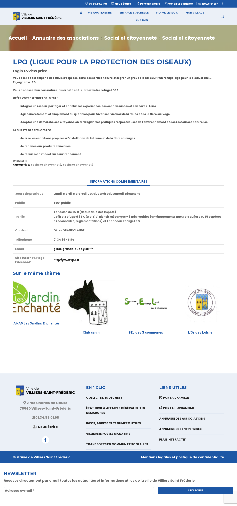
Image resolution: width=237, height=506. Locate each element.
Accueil (18, 38)
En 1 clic (142, 19)
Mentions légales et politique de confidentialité (182, 457)
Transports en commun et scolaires (117, 444)
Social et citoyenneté (130, 38)
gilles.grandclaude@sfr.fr (73, 249)
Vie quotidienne (100, 12)
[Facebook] (223, 3)
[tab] (118, 182)
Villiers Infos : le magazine (108, 434)
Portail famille (150, 4)
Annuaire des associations (65, 38)
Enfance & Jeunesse (134, 12)
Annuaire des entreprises (180, 429)
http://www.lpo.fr (66, 260)
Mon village (195, 12)
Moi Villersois (167, 12)
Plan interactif (172, 439)
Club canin (91, 332)
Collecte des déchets (104, 397)
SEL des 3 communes (146, 332)
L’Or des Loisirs (200, 332)
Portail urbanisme (180, 4)
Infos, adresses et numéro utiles (113, 423)
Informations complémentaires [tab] (118, 181)
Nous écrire (48, 426)
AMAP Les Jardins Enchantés (37, 323)
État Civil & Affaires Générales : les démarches (115, 410)
